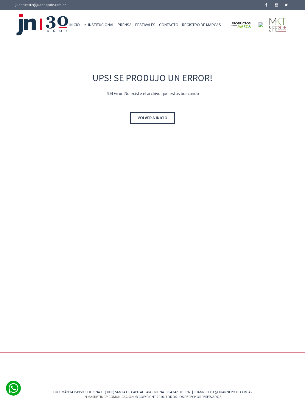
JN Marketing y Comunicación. (109, 396)
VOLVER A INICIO (152, 117)
